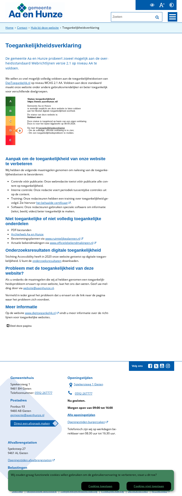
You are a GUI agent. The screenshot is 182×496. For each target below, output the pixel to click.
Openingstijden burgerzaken (86, 422)
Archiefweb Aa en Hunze (27, 234)
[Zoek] (157, 17)
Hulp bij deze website (45, 28)
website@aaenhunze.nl (38, 288)
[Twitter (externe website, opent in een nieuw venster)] (156, 366)
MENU (172, 17)
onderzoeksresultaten (46, 261)
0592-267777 (43, 393)
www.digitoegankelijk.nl (40, 313)
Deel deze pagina (20, 325)
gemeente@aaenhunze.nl (27, 415)
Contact (22, 28)
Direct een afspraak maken (32, 423)
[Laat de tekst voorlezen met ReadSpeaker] (144, 2)
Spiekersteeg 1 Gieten (85, 384)
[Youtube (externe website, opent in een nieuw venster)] (162, 366)
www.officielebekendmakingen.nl (71, 243)
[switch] (152, 5)
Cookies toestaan (100, 486)
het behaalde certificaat (52, 203)
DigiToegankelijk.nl (17, 83)
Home (9, 28)
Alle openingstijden (81, 415)
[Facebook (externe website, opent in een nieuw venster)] (150, 366)
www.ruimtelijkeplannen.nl (62, 239)
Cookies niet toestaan (149, 486)
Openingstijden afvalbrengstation (30, 460)
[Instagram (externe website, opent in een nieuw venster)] (168, 366)
